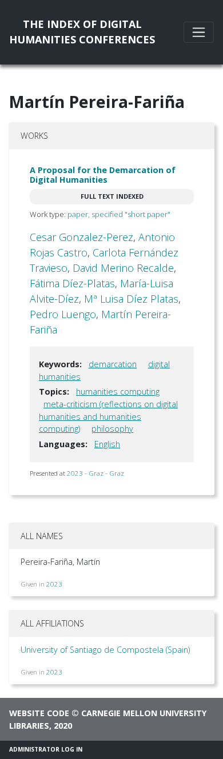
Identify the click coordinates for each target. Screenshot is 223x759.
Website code (39, 713)
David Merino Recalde (123, 268)
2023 (54, 584)
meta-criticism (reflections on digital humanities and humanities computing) (108, 416)
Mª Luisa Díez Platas (131, 299)
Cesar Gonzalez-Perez (81, 237)
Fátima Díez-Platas (72, 283)
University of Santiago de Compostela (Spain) (105, 649)
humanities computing (118, 391)
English (107, 444)
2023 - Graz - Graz (95, 473)
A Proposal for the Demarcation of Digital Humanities (103, 174)
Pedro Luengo (63, 314)
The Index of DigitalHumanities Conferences (82, 31)
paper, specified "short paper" (118, 214)
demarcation (113, 364)
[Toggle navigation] (199, 32)
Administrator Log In (45, 749)
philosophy (112, 428)
